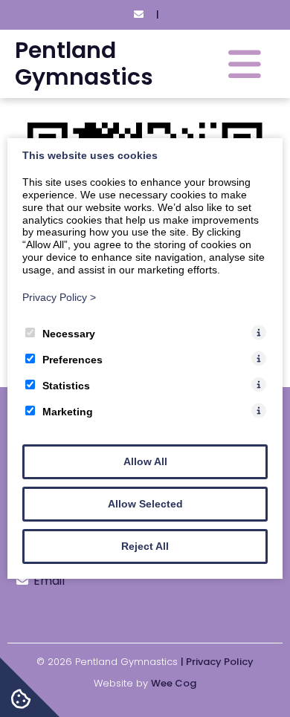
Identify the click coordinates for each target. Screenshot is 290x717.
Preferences (72, 360)
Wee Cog (173, 683)
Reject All (145, 546)
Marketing (67, 412)
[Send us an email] (138, 14)
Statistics (66, 386)
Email (49, 580)
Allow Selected (145, 504)
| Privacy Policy (217, 662)
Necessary (68, 334)
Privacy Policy (59, 297)
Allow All (145, 461)
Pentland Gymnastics (84, 63)
